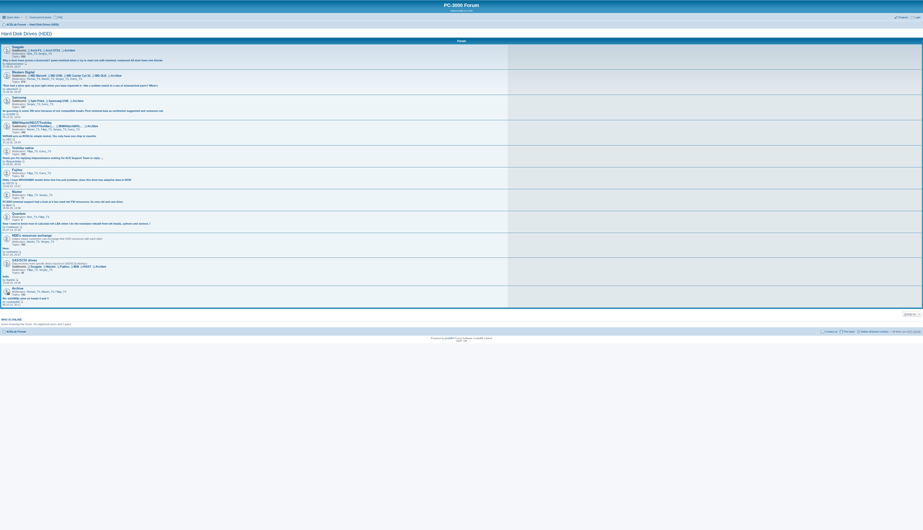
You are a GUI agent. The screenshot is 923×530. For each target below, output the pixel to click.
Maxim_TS (48, 78)
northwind (12, 251)
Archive (69, 50)
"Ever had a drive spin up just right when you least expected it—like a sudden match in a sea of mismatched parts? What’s (80, 85)
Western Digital (23, 72)
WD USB (56, 75)
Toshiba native (23, 148)
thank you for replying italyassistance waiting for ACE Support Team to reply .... (53, 158)
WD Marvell (38, 75)
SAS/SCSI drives (24, 260)
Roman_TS (33, 78)
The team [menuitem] (849, 331)
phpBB (449, 338)
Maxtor (17, 192)
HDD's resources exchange (32, 235)
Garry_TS (76, 78)
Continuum (12, 227)
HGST (87, 266)
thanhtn (10, 279)
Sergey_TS (45, 53)
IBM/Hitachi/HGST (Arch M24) (71, 126)
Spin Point (37, 101)
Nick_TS (32, 53)
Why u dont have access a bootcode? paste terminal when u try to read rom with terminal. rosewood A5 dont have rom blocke (82, 60)
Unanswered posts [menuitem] (40, 17)
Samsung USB (59, 101)
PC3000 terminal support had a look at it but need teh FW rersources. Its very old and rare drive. (63, 201)
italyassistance (15, 63)
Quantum (19, 213)
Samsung (19, 97)
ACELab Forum (16, 24)
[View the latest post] (25, 63)
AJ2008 (10, 114)
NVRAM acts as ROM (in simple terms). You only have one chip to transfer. (49, 136)
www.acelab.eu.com (462, 10)
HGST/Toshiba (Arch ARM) (43, 126)
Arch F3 (36, 50)
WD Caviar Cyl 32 (79, 75)
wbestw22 (12, 89)
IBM (76, 266)
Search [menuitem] (919, 25)
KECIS (10, 183)
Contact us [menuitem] (831, 331)
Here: (6, 248)
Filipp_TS (46, 129)
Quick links (13, 17)
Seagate (18, 47)
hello (6, 276)
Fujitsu (17, 170)
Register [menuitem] (903, 17)
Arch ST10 (53, 50)
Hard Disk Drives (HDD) (44, 24)
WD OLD (100, 75)
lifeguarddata (13, 161)
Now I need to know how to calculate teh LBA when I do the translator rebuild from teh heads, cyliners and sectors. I (76, 223)
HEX (9, 139)
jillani (9, 205)
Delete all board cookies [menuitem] (875, 331)
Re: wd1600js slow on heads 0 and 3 (26, 298)
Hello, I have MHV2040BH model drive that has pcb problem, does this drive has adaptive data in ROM (67, 179)
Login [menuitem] (917, 17)
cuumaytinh (13, 301)
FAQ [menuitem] (60, 17)
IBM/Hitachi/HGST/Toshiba (31, 123)
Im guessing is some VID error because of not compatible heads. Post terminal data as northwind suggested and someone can (83, 110)
